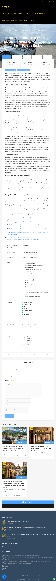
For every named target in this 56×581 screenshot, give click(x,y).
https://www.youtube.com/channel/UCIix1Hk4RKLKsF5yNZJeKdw (22, 239)
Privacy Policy (36, 579)
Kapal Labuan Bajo (39, 13)
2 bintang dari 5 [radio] (13, 380)
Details (6, 57)
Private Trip (5, 20)
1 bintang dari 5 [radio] (11, 380)
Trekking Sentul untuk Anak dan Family (18, 521)
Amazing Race (18, 13)
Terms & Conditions (21, 579)
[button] (4, 576)
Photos (47, 57)
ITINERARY (17, 57)
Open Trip (14, 20)
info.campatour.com (9, 569)
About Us (32, 20)
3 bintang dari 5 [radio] (15, 380)
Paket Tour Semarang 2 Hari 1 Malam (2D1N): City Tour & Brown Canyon (41, 448)
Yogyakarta (20, 70)
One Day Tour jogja (10, 70)
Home (3, 26)
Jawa (27, 70)
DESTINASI (36, 57)
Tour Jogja (28, 13)
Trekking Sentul (7, 13)
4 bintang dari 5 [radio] (17, 380)
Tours (7, 26)
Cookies (29, 579)
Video (26, 57)
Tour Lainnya (23, 20)
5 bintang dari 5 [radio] (19, 380)
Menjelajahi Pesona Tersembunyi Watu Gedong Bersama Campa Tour (26, 527)
